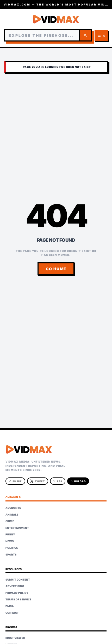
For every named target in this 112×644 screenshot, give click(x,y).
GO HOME (56, 269)
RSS (57, 481)
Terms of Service (18, 599)
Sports (11, 554)
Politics (11, 547)
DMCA (9, 606)
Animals (11, 514)
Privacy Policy (16, 592)
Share (15, 481)
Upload (78, 481)
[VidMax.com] (56, 19)
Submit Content (17, 579)
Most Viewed (15, 637)
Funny (10, 534)
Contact (12, 612)
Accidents (13, 507)
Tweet (40, 481)
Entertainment (17, 527)
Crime (9, 521)
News (9, 541)
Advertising (14, 586)
